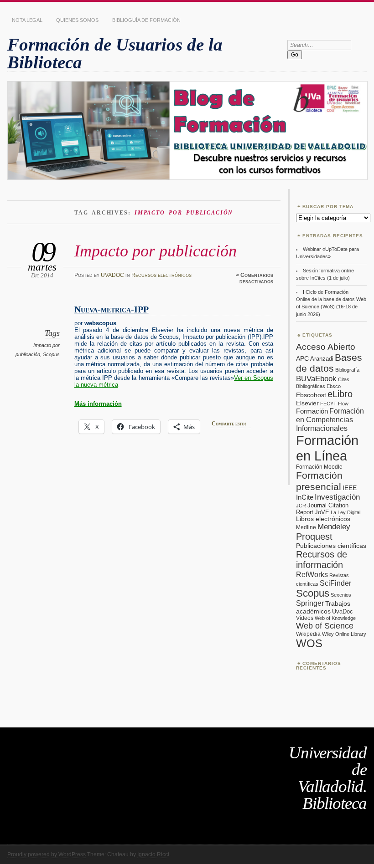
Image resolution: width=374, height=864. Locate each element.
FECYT (328, 403)
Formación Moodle (319, 467)
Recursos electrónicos (161, 275)
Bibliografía (347, 370)
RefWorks (312, 574)
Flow (343, 403)
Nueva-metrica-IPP (111, 309)
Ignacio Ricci (153, 854)
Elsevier (307, 403)
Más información (98, 403)
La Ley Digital (345, 512)
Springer (310, 603)
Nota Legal (27, 20)
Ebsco (334, 386)
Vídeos (304, 618)
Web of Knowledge (335, 618)
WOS (309, 643)
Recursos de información (321, 559)
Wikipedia (308, 634)
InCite (304, 497)
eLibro (340, 394)
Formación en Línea (327, 448)
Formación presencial (319, 481)
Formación (312, 411)
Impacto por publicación (155, 250)
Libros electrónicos (323, 519)
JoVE (322, 512)
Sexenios (341, 595)
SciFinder (335, 583)
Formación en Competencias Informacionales (330, 419)
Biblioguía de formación (146, 20)
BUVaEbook (316, 378)
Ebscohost (311, 395)
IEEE (350, 488)
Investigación (337, 497)
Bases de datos (329, 362)
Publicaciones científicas (331, 545)
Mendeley (333, 526)
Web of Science (324, 625)
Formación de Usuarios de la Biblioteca (115, 53)
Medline (306, 527)
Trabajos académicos (323, 607)
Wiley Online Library (344, 634)
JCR (301, 505)
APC (302, 358)
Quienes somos (77, 20)
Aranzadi (321, 358)
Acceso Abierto (325, 347)
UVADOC (112, 275)
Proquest (314, 537)
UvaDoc (342, 611)
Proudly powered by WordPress (46, 854)
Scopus (51, 354)
